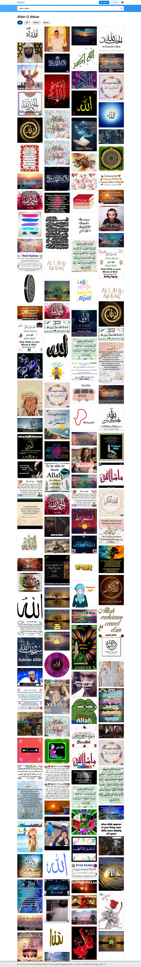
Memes (46, 22)
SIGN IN (115, 2)
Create (105, 2)
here (104, 964)
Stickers (36, 22)
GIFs (27, 22)
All (20, 22)
